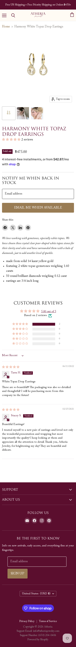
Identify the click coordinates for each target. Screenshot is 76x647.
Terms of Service (48, 621)
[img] (10, 367)
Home (6, 26)
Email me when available (38, 207)
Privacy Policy (26, 621)
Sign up (17, 573)
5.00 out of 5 (48, 311)
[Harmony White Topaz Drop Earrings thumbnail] (37, 113)
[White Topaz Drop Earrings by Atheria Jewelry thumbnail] (8, 113)
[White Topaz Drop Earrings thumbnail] (22, 113)
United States (36, 593)
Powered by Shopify (37, 639)
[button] (11, 139)
